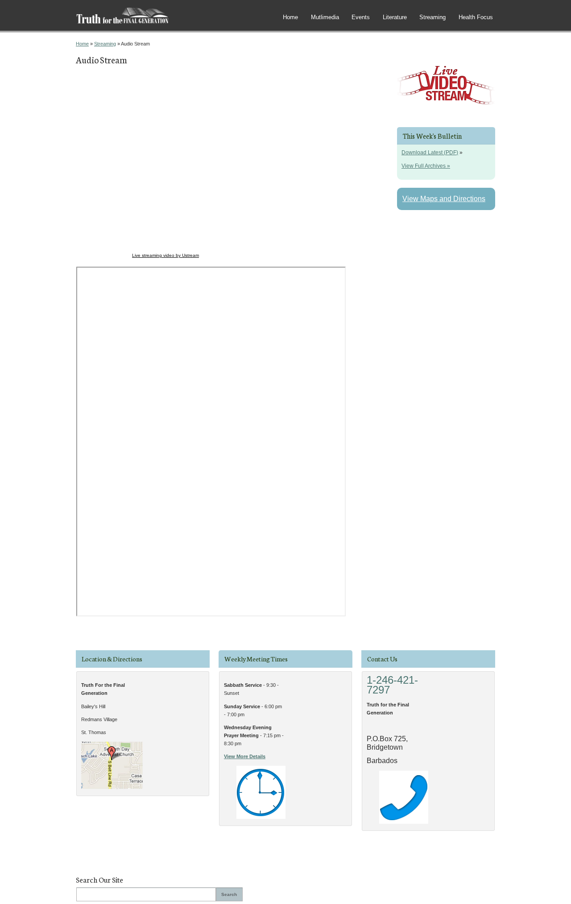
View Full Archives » (425, 166)
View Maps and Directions (443, 198)
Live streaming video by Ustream (165, 255)
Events (361, 17)
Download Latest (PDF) (429, 152)
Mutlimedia (325, 17)
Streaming (432, 17)
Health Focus (476, 17)
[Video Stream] (446, 110)
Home (290, 17)
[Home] (122, 23)
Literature (395, 17)
